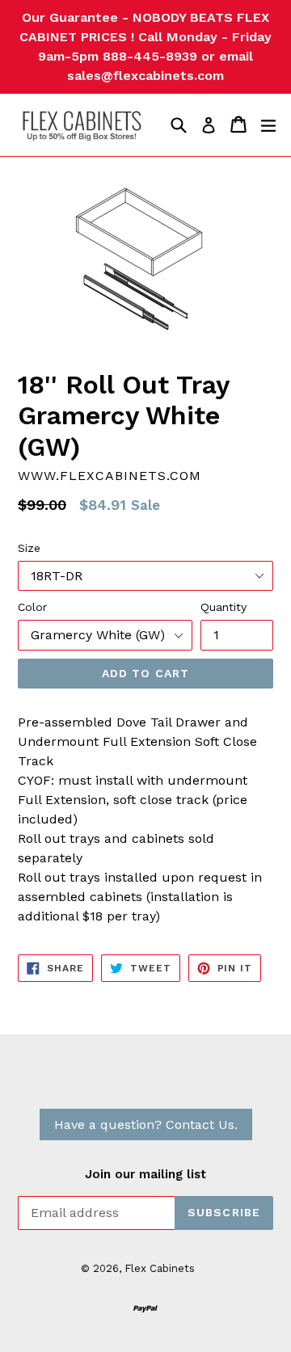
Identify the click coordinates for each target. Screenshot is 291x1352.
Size (29, 547)
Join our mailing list (145, 1174)
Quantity (223, 606)
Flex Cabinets (159, 1268)
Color (32, 606)
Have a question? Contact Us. (146, 1124)
